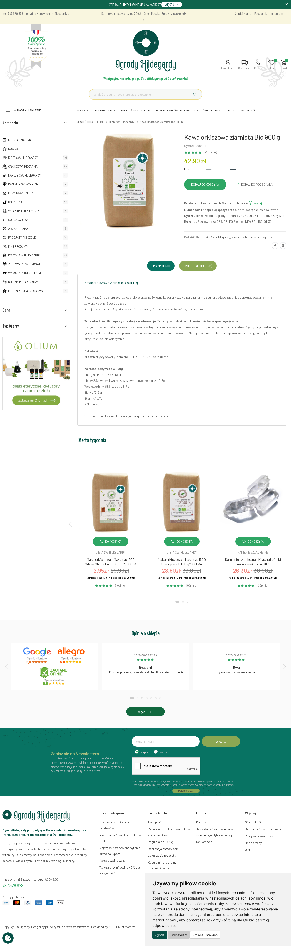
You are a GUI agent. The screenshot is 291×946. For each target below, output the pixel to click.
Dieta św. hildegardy (110, 552)
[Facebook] (275, 245)
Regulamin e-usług (160, 842)
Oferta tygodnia (20, 140)
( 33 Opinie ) (210, 152)
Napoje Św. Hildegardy (24, 175)
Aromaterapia (18, 229)
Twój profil (155, 822)
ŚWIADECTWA (211, 110)
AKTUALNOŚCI (248, 110)
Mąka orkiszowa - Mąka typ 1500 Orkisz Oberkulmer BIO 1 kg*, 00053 (110, 561)
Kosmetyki (15, 202)
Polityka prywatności (259, 836)
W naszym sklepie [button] (27, 110)
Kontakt (201, 822)
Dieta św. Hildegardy (23, 157)
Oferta (249, 849)
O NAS (81, 110)
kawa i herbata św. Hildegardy (251, 237)
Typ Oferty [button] (10, 325)
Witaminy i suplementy (24, 211)
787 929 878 (12, 885)
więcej (257, 203)
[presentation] (70, 524)
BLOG (228, 110)
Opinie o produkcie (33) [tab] (198, 266)
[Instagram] (283, 245)
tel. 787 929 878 (13, 13)
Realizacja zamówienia (163, 849)
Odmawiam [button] (178, 935)
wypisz (164, 752)
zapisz (145, 752)
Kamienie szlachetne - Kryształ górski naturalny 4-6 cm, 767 (253, 561)
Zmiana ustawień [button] (205, 935)
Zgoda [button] (160, 935)
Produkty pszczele (22, 237)
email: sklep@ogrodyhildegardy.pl (48, 13)
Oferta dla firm (254, 822)
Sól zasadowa (18, 220)
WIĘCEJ (170, 4)
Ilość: (188, 169)
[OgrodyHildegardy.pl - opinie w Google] (37, 655)
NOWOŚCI (14, 149)
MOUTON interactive (121, 927)
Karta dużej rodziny (112, 860)
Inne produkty (18, 246)
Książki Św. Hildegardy (24, 255)
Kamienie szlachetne (23, 184)
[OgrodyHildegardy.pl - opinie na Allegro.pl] (72, 655)
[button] (228, 64)
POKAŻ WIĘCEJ (186, 790)
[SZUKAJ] (194, 94)
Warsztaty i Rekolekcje (25, 273)
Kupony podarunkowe (23, 282)
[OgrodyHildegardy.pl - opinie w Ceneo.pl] (55, 676)
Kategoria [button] (10, 122)
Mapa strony (253, 843)
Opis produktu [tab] (161, 266)
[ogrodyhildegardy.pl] (36, 46)
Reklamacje (204, 842)
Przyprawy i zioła (20, 193)
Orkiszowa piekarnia (23, 166)
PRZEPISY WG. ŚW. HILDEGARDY (175, 110)
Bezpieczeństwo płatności (263, 829)
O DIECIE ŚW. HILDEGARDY (136, 110)
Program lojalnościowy (25, 291)
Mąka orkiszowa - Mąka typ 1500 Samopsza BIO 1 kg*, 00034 (182, 561)
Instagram (276, 13)
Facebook (260, 13)
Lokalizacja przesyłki (162, 855)
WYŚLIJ (221, 741)
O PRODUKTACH (102, 110)
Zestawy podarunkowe (24, 264)
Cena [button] (6, 310)
